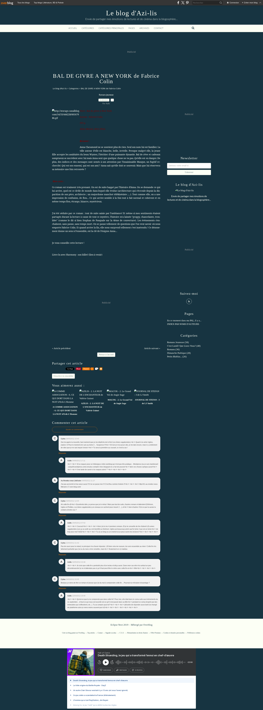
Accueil (72, 28)
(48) (184, 346)
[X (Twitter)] (183, 2)
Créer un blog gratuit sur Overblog (73, 633)
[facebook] (178, 2)
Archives (144, 28)
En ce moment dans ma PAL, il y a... (184, 320)
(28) (179, 353)
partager (123, 670)
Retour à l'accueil (106, 355)
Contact (158, 28)
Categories (74, 88)
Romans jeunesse (106, 95)
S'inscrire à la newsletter (63, 376)
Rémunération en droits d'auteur (137, 633)
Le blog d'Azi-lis (131, 13)
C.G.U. (122, 633)
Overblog (147, 625)
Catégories (88, 28)
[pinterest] (187, 2)
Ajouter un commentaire (75, 430)
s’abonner (107, 670)
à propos (138, 670)
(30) (173, 349)
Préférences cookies (193, 633)
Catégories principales (111, 28)
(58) (178, 342)
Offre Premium (156, 633)
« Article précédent (61, 348)
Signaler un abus (111, 633)
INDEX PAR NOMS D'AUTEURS (183, 324)
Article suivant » (152, 348)
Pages (131, 28)
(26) (177, 356)
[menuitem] (72, 28)
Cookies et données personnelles (174, 633)
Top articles (91, 633)
